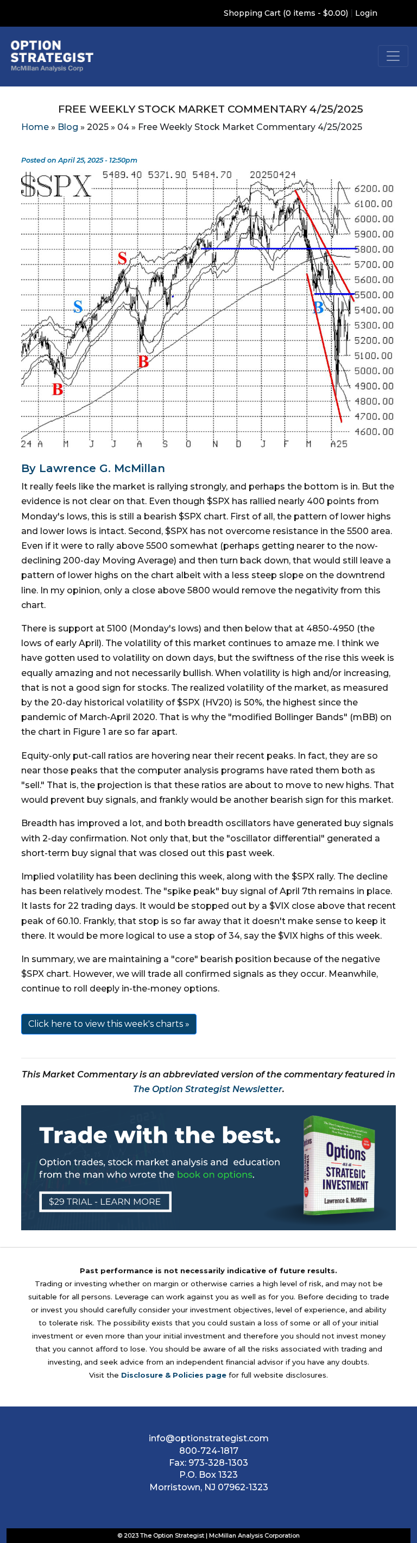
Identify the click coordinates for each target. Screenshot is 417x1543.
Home (35, 127)
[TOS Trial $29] (208, 1167)
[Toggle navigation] (393, 56)
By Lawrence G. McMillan (93, 468)
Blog (68, 127)
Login (366, 13)
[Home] (52, 56)
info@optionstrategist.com (209, 1438)
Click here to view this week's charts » (108, 1024)
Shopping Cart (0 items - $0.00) (286, 13)
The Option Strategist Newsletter (207, 1089)
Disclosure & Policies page (173, 1375)
